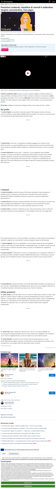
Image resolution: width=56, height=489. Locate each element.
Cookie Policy (6, 479)
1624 (27, 464)
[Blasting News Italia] (8, 1)
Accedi (53, 1)
